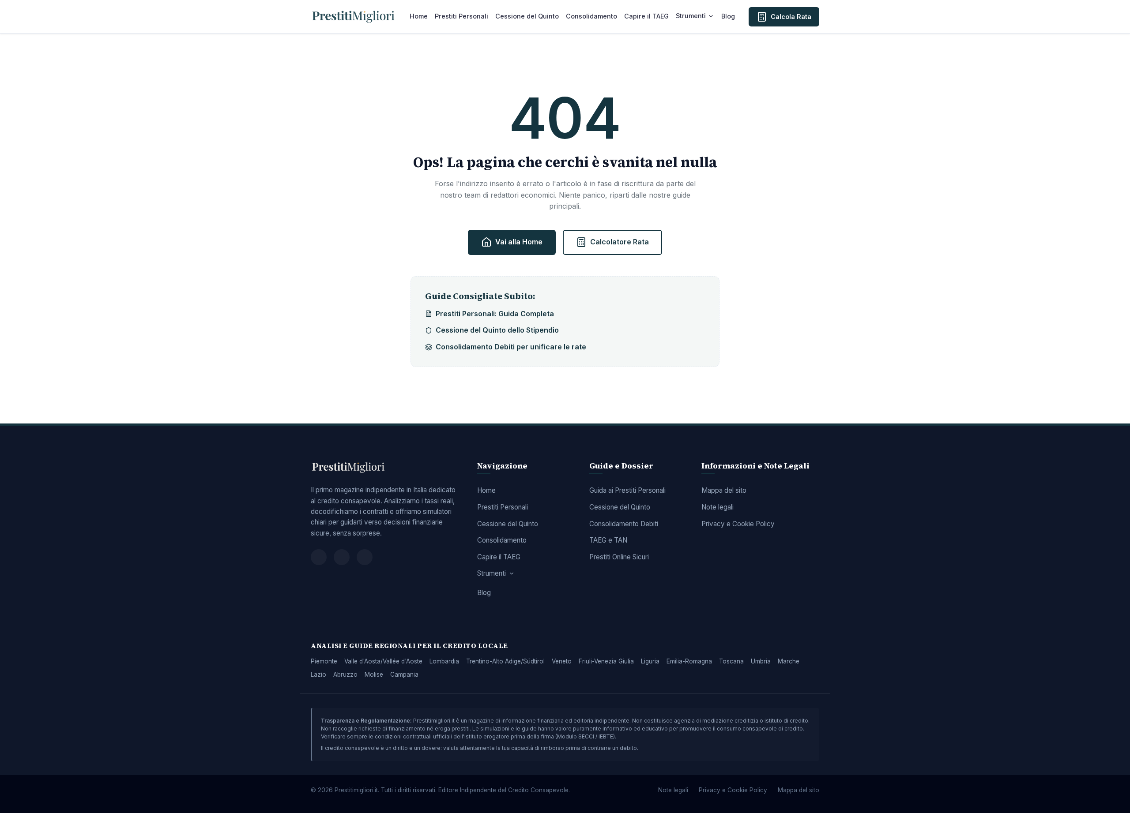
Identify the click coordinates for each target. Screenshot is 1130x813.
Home (419, 16)
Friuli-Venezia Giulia (606, 661)
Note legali (717, 507)
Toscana (731, 661)
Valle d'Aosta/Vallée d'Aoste (383, 661)
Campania (404, 674)
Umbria (761, 661)
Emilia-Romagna (689, 661)
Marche (788, 661)
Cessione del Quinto (527, 16)
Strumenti (691, 15)
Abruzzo (345, 674)
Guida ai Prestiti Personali (627, 490)
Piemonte (324, 661)
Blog (728, 16)
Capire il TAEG (646, 16)
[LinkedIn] (365, 557)
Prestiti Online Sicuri (619, 557)
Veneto (562, 661)
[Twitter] (342, 557)
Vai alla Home (518, 241)
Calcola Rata (791, 16)
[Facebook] (319, 557)
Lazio (318, 674)
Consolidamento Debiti (623, 524)
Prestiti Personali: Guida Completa (495, 313)
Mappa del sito (723, 490)
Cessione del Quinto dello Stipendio (497, 330)
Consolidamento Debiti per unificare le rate (511, 346)
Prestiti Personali (461, 16)
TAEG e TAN (608, 540)
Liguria (650, 661)
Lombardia (444, 661)
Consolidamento (591, 16)
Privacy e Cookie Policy (738, 524)
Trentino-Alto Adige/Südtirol (505, 661)
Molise (374, 674)
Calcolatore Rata (619, 241)
